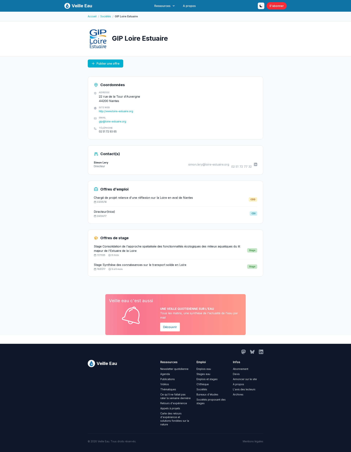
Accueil (92, 16)
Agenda (165, 374)
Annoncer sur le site (245, 379)
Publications (167, 379)
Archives (238, 394)
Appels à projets (170, 408)
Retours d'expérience (173, 403)
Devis (236, 374)
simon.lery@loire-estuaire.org (208, 164)
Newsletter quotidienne (174, 368)
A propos (189, 6)
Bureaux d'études (207, 394)
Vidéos (164, 384)
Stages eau (203, 374)
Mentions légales (253, 441)
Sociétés (105, 16)
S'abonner (276, 6)
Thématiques (168, 389)
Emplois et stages (207, 379)
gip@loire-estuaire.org (112, 121)
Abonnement (240, 368)
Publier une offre (108, 63)
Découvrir (170, 327)
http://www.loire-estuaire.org (116, 111)
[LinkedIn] (255, 164)
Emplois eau (204, 368)
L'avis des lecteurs (244, 389)
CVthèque (203, 384)
